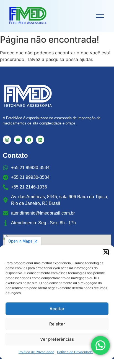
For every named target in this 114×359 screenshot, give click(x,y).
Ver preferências (57, 339)
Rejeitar (57, 324)
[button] (105, 252)
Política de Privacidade (36, 352)
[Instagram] (7, 140)
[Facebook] (29, 140)
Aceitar (57, 308)
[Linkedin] (40, 140)
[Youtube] (18, 140)
